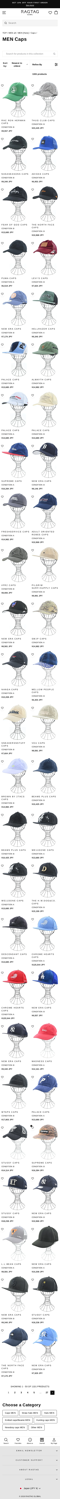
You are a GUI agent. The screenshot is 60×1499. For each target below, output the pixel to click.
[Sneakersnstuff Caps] (15, 722)
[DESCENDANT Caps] (15, 933)
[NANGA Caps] (15, 669)
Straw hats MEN (30, 1413)
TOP (4, 33)
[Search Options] (55, 54)
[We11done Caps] (15, 880)
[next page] (52, 1393)
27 (47, 1392)
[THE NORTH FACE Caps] (15, 1345)
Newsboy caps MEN (15, 1427)
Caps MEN (10, 1413)
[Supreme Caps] (15, 460)
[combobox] (30, 23)
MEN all (12, 33)
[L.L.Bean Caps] (15, 1243)
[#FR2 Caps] (15, 564)
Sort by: (12, 64)
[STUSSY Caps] (15, 1142)
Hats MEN (49, 1413)
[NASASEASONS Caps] (15, 153)
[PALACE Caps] (15, 359)
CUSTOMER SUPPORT (29, 1460)
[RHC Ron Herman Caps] (15, 100)
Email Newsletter (29, 1450)
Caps (33, 33)
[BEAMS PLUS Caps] (15, 829)
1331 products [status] (39, 74)
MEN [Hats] (23, 33)
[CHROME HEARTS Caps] (15, 987)
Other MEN (36, 1427)
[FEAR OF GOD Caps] (15, 204)
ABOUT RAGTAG (29, 1470)
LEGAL (29, 1479)
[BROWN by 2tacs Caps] (15, 776)
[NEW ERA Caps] (15, 308)
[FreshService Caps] (15, 511)
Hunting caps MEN (45, 1420)
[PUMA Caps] (15, 257)
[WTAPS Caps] (15, 1091)
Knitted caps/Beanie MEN (17, 1420)
